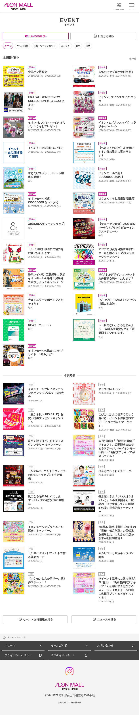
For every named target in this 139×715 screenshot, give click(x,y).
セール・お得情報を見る (38, 619)
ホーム (10, 637)
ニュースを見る (106, 619)
